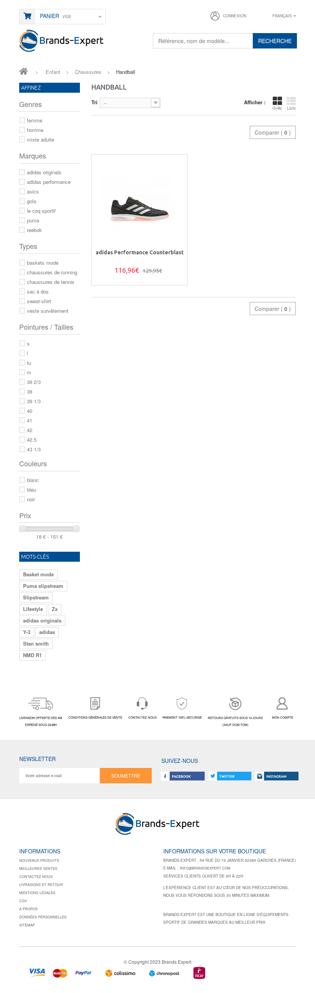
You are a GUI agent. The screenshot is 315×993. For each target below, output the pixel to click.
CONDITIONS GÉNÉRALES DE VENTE (95, 717)
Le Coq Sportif (41, 210)
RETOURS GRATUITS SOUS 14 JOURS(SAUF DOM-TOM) (235, 721)
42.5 (31, 439)
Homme (35, 130)
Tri (94, 102)
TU (29, 362)
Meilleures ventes (38, 868)
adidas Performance (49, 181)
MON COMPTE (282, 717)
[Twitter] (229, 776)
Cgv (23, 900)
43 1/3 (34, 449)
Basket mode (38, 574)
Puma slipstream (43, 585)
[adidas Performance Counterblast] (140, 203)
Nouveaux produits (39, 860)
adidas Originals (44, 172)
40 (29, 410)
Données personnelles (42, 917)
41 (29, 420)
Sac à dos (38, 291)
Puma (33, 220)
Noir (31, 499)
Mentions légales (37, 892)
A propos (28, 908)
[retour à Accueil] (23, 70)
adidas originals (42, 620)
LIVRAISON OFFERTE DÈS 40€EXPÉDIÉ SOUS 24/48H (40, 721)
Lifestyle (33, 608)
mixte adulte (40, 139)
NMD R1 (32, 655)
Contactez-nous (36, 876)
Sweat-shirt (39, 301)
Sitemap (27, 925)
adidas (47, 632)
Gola (31, 201)
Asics (33, 191)
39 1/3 (34, 401)
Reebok (34, 230)
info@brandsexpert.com (205, 868)
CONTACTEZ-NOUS (142, 717)
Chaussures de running (52, 272)
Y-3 (26, 632)
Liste (291, 108)
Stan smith (36, 643)
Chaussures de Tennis (51, 281)
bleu (31, 489)
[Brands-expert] (61, 40)
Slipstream (36, 597)
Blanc (33, 480)
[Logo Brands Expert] (157, 826)
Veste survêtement (47, 310)
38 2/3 (34, 382)
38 (29, 391)
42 (29, 430)
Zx (55, 608)
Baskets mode (42, 262)
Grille (277, 108)
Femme (34, 120)
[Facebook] (182, 776)
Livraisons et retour (41, 884)
